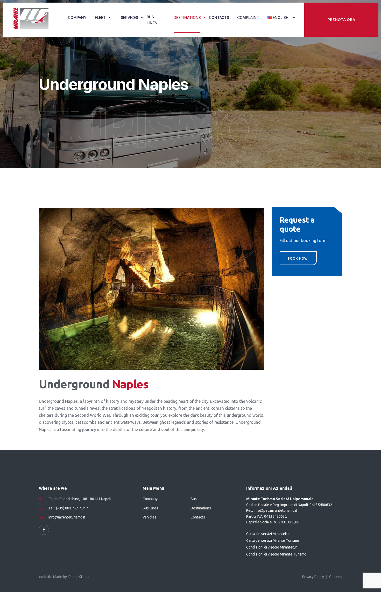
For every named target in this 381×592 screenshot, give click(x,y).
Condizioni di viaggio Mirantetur (271, 547)
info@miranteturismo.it (66, 517)
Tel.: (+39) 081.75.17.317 (68, 508)
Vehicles (149, 517)
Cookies (335, 577)
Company (77, 17)
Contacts (219, 17)
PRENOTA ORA (341, 19)
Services (129, 17)
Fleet (100, 17)
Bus (193, 499)
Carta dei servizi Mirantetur (268, 534)
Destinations (187, 17)
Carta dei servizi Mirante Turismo (272, 540)
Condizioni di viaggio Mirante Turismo (276, 554)
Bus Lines (152, 20)
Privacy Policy (313, 577)
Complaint (248, 17)
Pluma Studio (78, 577)
